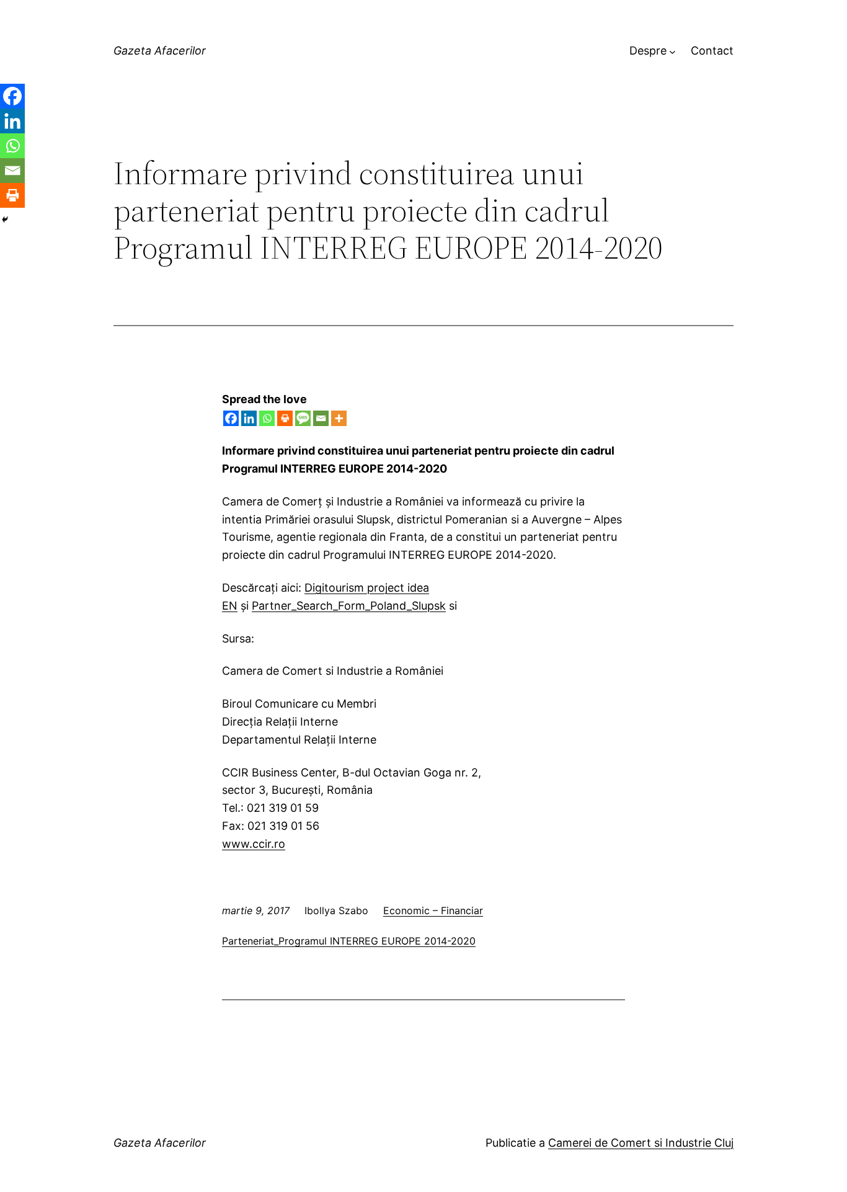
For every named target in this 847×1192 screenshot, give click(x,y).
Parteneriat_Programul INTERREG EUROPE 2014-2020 (349, 941)
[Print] (285, 418)
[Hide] (5, 220)
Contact (712, 50)
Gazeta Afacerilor (159, 50)
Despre (648, 50)
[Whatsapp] (267, 418)
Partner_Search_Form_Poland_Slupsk (349, 605)
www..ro (253, 843)
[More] (339, 418)
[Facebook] (231, 418)
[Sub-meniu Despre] (672, 51)
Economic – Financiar (433, 910)
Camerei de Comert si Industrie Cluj (641, 1142)
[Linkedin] (249, 418)
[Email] (321, 418)
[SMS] (303, 418)
